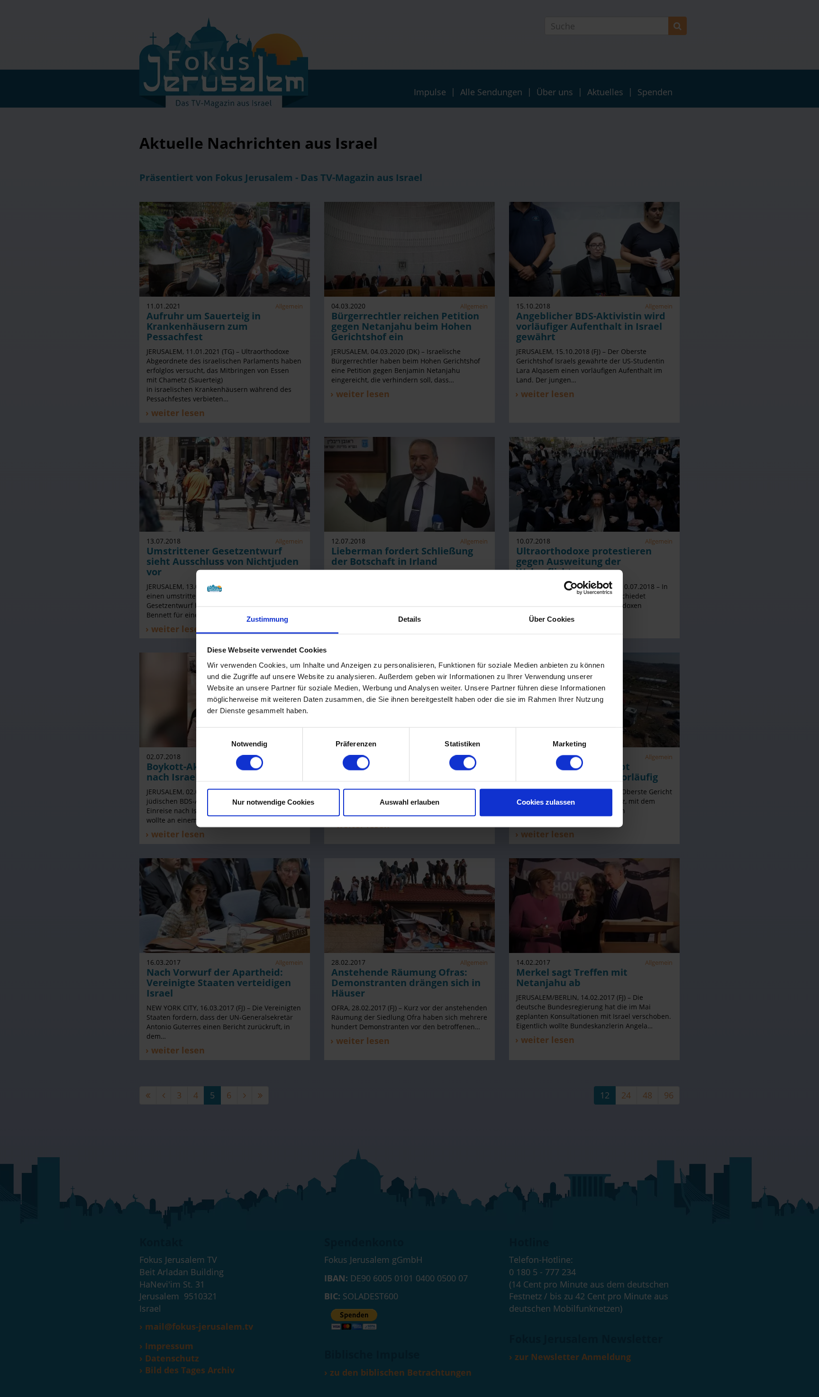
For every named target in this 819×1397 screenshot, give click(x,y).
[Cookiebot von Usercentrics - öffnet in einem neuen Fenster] (570, 588)
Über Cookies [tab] (551, 619)
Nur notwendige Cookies (273, 802)
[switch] (356, 763)
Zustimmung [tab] (267, 619)
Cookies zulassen (546, 802)
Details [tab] (409, 619)
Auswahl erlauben (409, 802)
